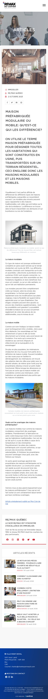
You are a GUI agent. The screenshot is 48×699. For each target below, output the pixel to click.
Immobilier (12, 90)
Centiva (29, 696)
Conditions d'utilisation (34, 691)
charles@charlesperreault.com (23, 667)
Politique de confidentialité (14, 691)
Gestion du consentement (24, 692)
